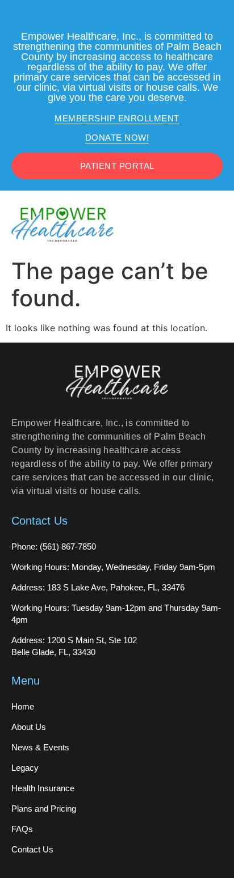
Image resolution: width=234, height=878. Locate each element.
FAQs (22, 829)
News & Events (40, 747)
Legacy (25, 768)
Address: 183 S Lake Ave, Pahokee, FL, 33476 (98, 587)
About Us (28, 727)
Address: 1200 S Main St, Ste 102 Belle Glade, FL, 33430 (74, 646)
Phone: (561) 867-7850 (53, 546)
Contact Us (32, 849)
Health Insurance (42, 788)
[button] (215, 224)
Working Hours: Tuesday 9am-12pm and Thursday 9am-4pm (116, 613)
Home (22, 706)
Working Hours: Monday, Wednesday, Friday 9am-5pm (113, 567)
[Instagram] (128, 17)
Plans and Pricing (43, 808)
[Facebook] (105, 17)
